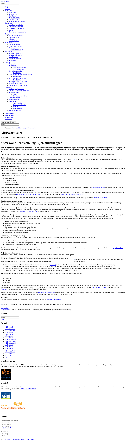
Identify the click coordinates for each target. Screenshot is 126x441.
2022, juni (9, 334)
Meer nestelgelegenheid (16, 58)
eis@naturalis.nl (6, 428)
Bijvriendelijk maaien (15, 55)
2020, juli (8, 353)
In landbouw (13, 39)
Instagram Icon (9, 115)
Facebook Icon (9, 113)
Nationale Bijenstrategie (53, 299)
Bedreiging (8, 42)
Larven (11, 30)
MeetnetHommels (14, 98)
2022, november (11, 330)
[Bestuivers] (5, 1)
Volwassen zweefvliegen (16, 28)
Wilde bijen (8, 10)
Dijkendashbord (18, 108)
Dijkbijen (15, 106)
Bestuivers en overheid (16, 53)
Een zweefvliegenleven (16, 26)
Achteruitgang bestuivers (16, 89)
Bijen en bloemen (14, 18)
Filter (14, 94)
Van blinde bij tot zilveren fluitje (19, 85)
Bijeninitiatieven (14, 92)
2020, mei (8, 357)
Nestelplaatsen (13, 19)
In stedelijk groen (14, 41)
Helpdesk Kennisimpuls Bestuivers (72, 194)
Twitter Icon (8, 119)
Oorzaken (12, 48)
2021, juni (9, 345)
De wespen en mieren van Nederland (20, 74)
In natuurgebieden (14, 37)
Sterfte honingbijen (14, 44)
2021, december (10, 339)
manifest (53, 265)
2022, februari (10, 338)
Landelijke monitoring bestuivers (19, 90)
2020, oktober (10, 352)
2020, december (10, 350)
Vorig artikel (4, 308)
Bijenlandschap (118, 248)
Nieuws (7, 9)
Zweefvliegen (9, 23)
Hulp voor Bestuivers (98, 187)
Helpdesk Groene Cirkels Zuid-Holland (28, 194)
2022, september (10, 332)
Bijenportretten (13, 14)
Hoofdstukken (21, 69)
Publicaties (8, 62)
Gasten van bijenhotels (20, 67)
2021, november (10, 341)
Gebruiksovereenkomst (18, 439)
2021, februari (10, 348)
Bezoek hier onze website (28, 389)
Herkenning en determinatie (17, 21)
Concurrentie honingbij (16, 50)
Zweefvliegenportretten (16, 25)
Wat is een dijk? (17, 103)
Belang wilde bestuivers (16, 35)
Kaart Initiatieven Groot (20, 96)
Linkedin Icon (9, 117)
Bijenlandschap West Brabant (27, 211)
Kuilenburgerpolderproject (46, 292)
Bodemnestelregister (15, 99)
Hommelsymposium (15, 110)
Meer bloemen (13, 57)
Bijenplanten (13, 66)
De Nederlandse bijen (15, 71)
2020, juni (8, 355)
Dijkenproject (13, 101)
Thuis (6, 7)
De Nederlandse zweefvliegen (18, 78)
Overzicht (12, 64)
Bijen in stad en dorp (15, 83)
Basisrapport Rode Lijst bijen (18, 82)
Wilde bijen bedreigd (15, 46)
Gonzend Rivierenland (99, 287)
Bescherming (9, 51)
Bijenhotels (12, 60)
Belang (7, 34)
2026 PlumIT (6, 439)
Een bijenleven (13, 16)
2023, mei (9, 327)
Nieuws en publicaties (19, 105)
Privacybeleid (30, 439)
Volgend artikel (5, 309)
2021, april (9, 346)
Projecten (8, 87)
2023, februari (10, 329)
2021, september (10, 343)
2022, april (9, 336)
